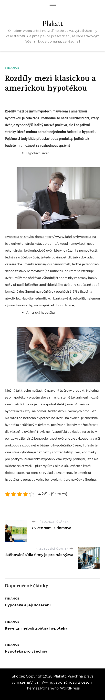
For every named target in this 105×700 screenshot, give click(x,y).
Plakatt (52, 23)
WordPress (70, 688)
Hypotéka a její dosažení (28, 605)
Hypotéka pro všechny (26, 651)
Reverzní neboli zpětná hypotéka (36, 628)
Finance (12, 67)
